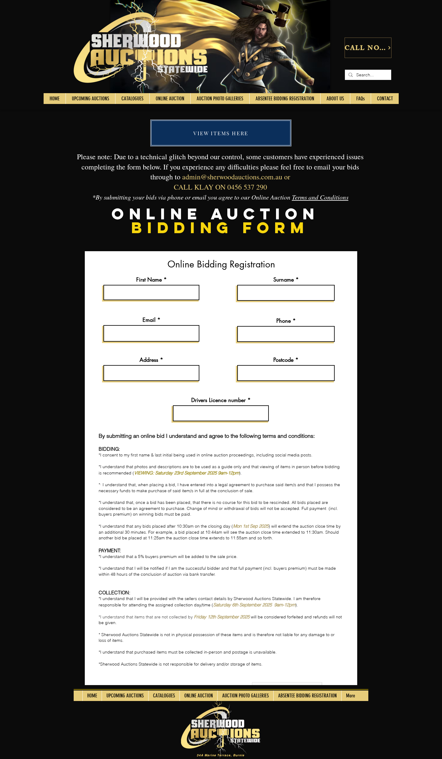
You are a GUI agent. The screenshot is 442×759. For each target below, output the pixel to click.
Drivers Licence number (218, 400)
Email (149, 319)
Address (149, 359)
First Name (149, 279)
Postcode (283, 359)
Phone (283, 320)
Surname (283, 279)
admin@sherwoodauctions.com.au (232, 176)
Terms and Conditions (320, 197)
